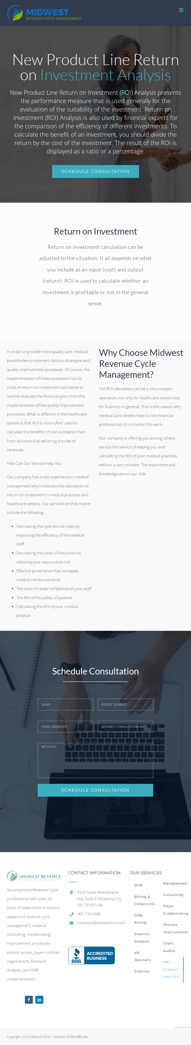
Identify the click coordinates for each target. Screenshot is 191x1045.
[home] (34, 875)
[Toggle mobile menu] (181, 9)
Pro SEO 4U (79, 1037)
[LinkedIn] (39, 1000)
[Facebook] (29, 1000)
